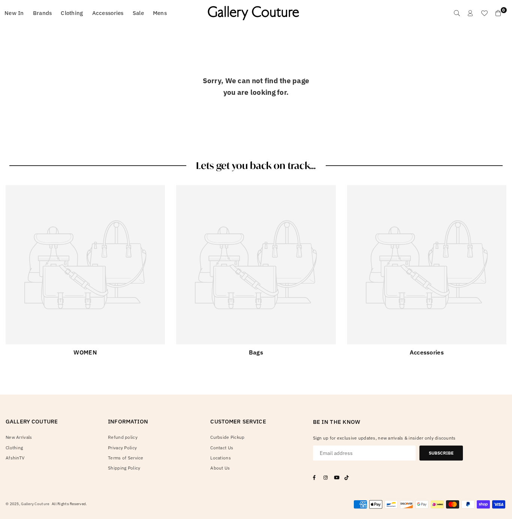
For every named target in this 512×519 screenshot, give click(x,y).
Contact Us (221, 447)
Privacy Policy (122, 447)
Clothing (72, 12)
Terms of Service (125, 458)
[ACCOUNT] (470, 13)
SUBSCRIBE (441, 453)
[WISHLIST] (484, 13)
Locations (220, 458)
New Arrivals (19, 437)
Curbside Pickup (227, 437)
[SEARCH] (457, 13)
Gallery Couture (35, 503)
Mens (160, 12)
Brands (42, 12)
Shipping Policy (124, 468)
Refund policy (123, 437)
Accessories (108, 12)
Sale (138, 12)
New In (14, 12)
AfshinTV (15, 458)
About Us (220, 468)
